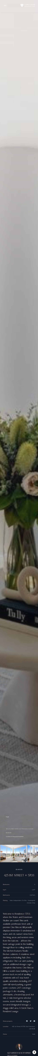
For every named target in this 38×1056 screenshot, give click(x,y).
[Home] (27, 5)
